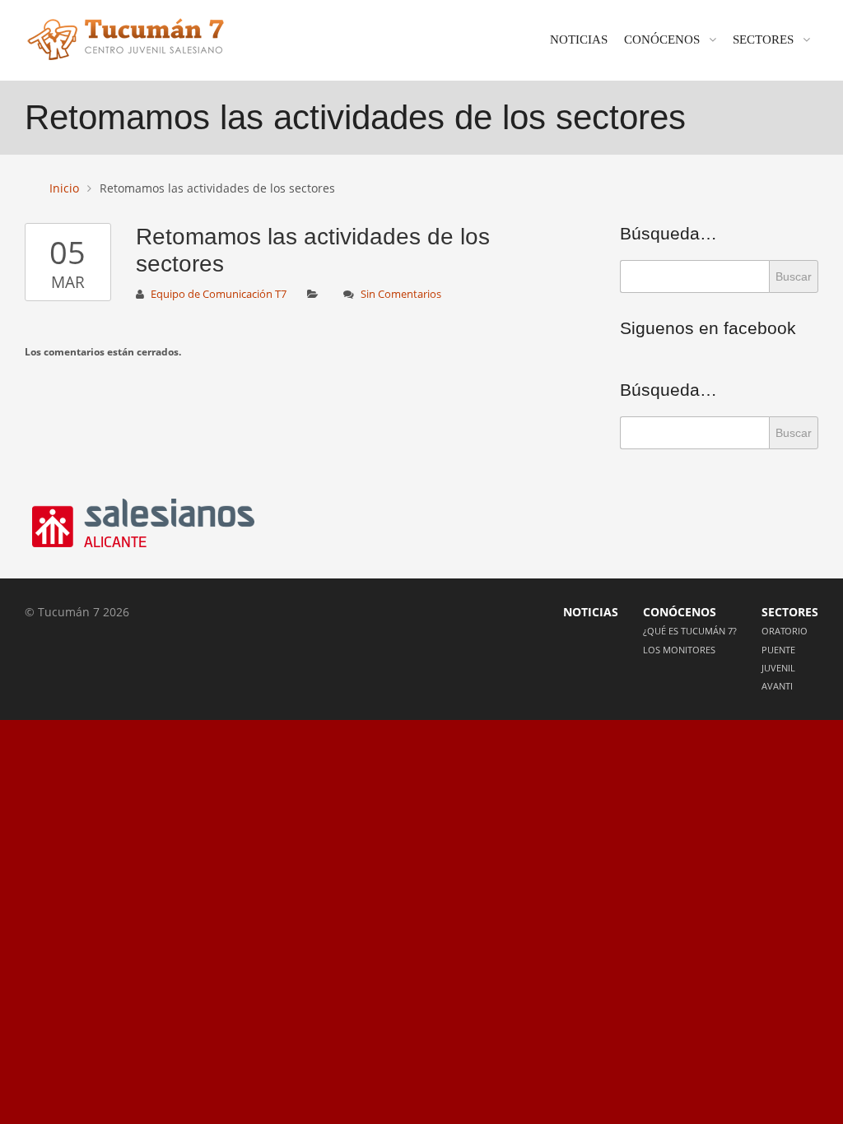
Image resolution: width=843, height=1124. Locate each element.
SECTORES (763, 39)
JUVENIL (778, 668)
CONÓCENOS (662, 39)
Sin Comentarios (401, 294)
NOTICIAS (579, 39)
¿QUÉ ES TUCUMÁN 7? (690, 631)
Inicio (64, 188)
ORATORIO (784, 631)
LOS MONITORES (679, 649)
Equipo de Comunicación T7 (218, 294)
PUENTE (778, 649)
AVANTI (777, 686)
